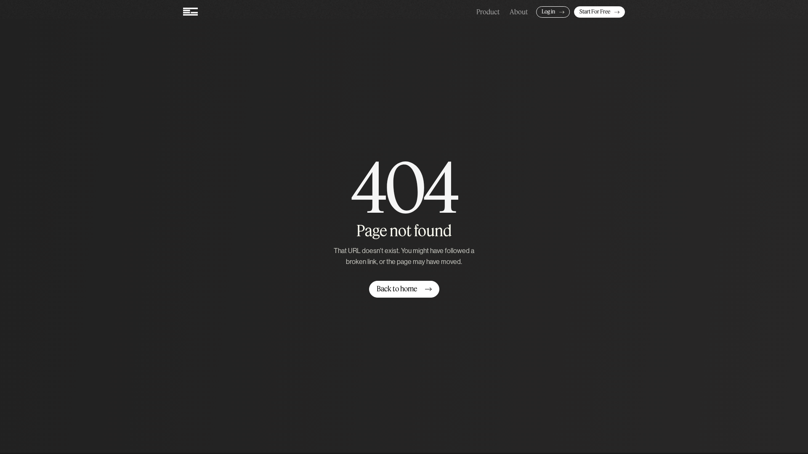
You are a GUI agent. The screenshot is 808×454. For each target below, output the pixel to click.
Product (488, 12)
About (519, 12)
